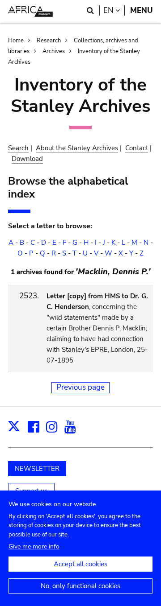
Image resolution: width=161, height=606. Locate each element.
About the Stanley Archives (77, 148)
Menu (141, 10)
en (114, 10)
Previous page (80, 387)
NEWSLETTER (37, 468)
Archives (53, 51)
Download (27, 158)
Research (49, 41)
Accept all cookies (80, 564)
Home (16, 41)
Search (18, 148)
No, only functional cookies (80, 585)
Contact (136, 148)
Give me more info (33, 546)
